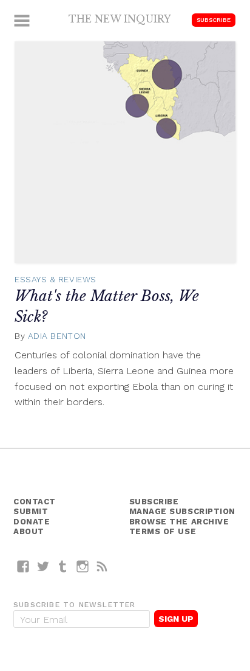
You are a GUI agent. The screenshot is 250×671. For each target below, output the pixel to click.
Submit (30, 511)
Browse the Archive (179, 521)
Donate (31, 521)
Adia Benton (57, 336)
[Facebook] (23, 566)
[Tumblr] (63, 566)
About (28, 531)
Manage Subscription (182, 511)
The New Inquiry (120, 19)
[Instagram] (83, 566)
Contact (34, 501)
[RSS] (102, 566)
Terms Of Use (163, 531)
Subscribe (214, 19)
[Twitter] (43, 566)
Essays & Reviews (55, 279)
